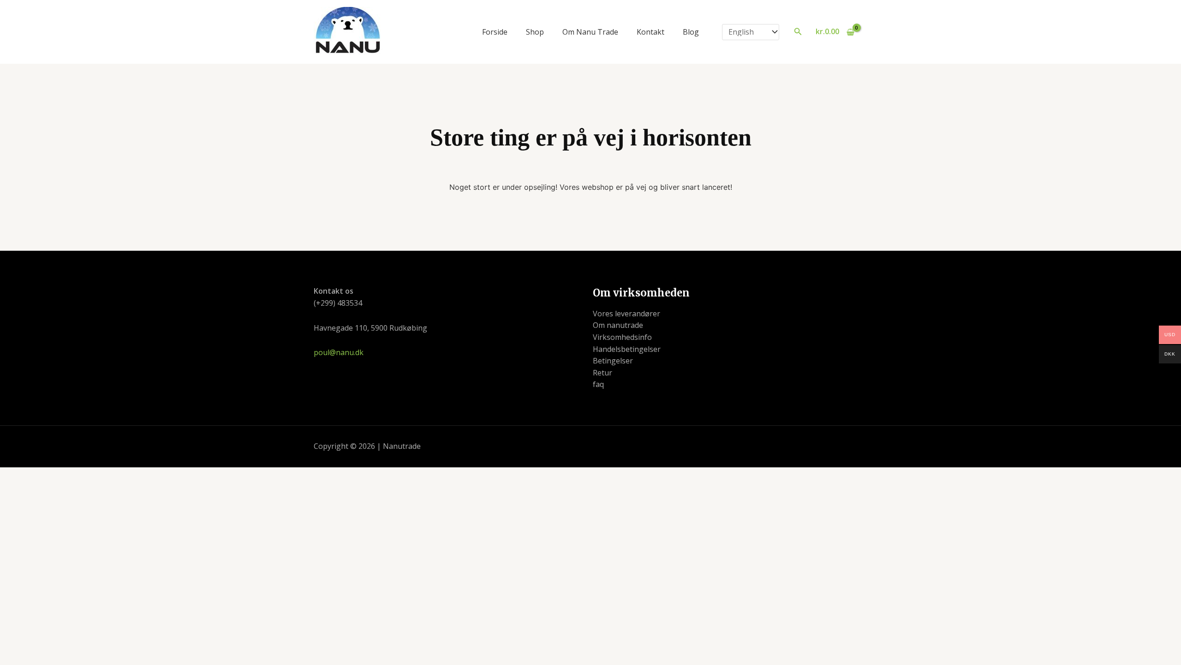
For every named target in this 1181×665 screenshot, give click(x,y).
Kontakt (650, 32)
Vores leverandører (626, 313)
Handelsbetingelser (627, 349)
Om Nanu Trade (590, 32)
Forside (494, 32)
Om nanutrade (618, 325)
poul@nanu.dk (339, 352)
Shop (535, 32)
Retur (602, 373)
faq (598, 384)
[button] (798, 32)
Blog (691, 32)
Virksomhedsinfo (622, 337)
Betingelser (613, 361)
